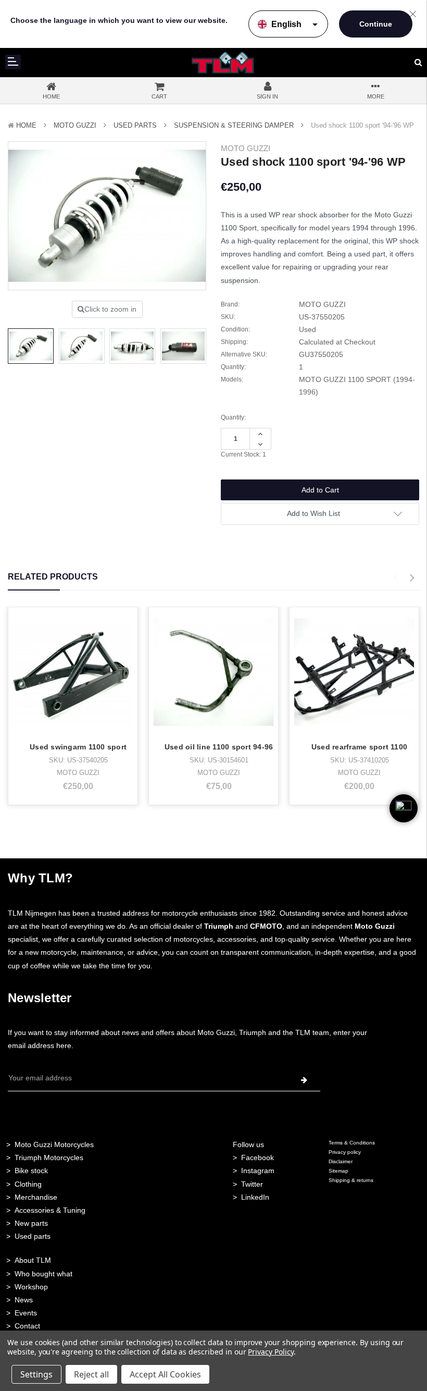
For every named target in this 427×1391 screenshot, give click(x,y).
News (24, 1300)
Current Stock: (243, 454)
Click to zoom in (110, 309)
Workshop (31, 1287)
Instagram (257, 1170)
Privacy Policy (270, 1352)
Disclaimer (341, 1161)
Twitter (252, 1184)
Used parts (33, 1236)
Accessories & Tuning (50, 1210)
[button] (403, 825)
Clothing (28, 1184)
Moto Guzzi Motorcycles (54, 1144)
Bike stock (31, 1170)
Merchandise (36, 1197)
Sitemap (338, 1171)
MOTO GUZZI (75, 125)
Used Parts (135, 125)
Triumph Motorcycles (49, 1157)
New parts (31, 1223)
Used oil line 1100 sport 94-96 (219, 747)
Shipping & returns (351, 1180)
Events (26, 1313)
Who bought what (43, 1274)
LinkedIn (255, 1197)
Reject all (91, 1374)
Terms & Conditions (352, 1143)
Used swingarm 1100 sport (78, 747)
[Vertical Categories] (13, 62)
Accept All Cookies (165, 1374)
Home (26, 125)
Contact (27, 1326)
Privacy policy (345, 1152)
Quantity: (233, 417)
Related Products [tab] (53, 576)
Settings (36, 1374)
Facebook (257, 1157)
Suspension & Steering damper (234, 125)
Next (412, 578)
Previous (395, 578)
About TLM (33, 1260)
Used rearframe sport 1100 (359, 747)
